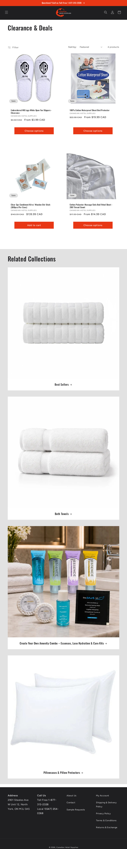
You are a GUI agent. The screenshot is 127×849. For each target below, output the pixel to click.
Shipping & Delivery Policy (106, 804)
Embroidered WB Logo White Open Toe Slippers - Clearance (31, 111)
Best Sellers (62, 384)
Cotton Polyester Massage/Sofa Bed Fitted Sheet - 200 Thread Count (91, 206)
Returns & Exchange (106, 827)
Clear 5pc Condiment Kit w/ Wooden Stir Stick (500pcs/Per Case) (30, 206)
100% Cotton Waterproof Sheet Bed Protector (89, 110)
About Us (72, 795)
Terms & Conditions (106, 820)
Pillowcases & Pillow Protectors (62, 772)
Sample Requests (76, 809)
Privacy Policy (103, 813)
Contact (71, 802)
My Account (102, 795)
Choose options (34, 130)
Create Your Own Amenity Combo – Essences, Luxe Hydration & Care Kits (62, 643)
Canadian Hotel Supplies (67, 847)
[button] (6, 12)
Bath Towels (62, 514)
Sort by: (72, 47)
